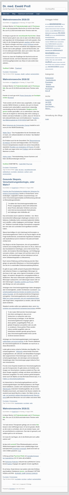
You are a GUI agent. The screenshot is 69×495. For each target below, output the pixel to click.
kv (54, 46)
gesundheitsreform (60, 35)
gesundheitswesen (50, 37)
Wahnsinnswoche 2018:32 (16, 79)
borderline (47, 30)
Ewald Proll (15, 22)
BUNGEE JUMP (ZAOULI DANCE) (26, 473)
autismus (47, 28)
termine (49, 64)
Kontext (10, 97)
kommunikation (61, 41)
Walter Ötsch (7, 132)
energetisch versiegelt (19, 448)
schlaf (56, 59)
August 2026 (49, 100)
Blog (13, 14)
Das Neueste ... (50, 106)
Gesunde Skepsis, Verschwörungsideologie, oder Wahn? (18, 182)
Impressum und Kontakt (25, 14)
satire (53, 59)
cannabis (52, 30)
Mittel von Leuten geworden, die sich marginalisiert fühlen (21, 298)
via (19, 451)
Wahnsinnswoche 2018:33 (16, 19)
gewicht (58, 39)
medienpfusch (60, 45)
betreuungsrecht (52, 28)
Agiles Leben (7, 156)
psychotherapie (48, 55)
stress (61, 62)
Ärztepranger (49, 78)
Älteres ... (48, 108)
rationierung (20, 172)
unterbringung (58, 64)
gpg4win (27, 42)
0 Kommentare (13, 72)
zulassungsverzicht (49, 68)
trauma (53, 64)
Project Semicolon (25, 95)
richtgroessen (63, 57)
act (46, 24)
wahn (31, 403)
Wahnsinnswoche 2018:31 (16, 408)
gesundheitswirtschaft (30, 169)
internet (55, 41)
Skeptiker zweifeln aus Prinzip (24, 282)
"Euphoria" (18, 68)
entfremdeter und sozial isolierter (13, 341)
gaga (54, 35)
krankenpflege (59, 43)
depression (48, 33)
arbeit (16, 169)
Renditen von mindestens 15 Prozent (21, 147)
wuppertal (61, 66)
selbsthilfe (60, 59)
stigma (58, 62)
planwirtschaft (48, 50)
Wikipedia (19, 351)
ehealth (23, 74)
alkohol (63, 24)
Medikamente (50, 86)
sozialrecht (54, 62)
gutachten (47, 41)
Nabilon (9, 464)
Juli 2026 (48, 102)
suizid (30, 172)
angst (46, 26)
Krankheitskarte (51, 80)
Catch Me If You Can (25, 164)
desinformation (19, 403)
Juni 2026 (48, 104)
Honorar (48, 84)
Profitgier (25, 149)
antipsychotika (57, 26)
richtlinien (47, 59)
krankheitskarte (49, 46)
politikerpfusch (6, 172)
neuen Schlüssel (28, 44)
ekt (50, 35)
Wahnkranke (7, 389)
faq (52, 35)
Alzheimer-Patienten (11, 462)
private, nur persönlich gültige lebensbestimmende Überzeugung (21, 395)
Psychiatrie (6, 72)
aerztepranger (55, 24)
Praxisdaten (49, 82)
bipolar (58, 28)
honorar (52, 41)
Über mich (6, 14)
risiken (51, 59)
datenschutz (57, 30)
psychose (24, 479)
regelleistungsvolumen (50, 57)
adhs (48, 24)
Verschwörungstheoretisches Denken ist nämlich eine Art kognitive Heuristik (22, 292)
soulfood (27, 74)
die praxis (17, 74)
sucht (64, 62)
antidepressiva (51, 26)
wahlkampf (63, 64)
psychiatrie (14, 172)
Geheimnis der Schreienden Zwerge (18, 125)
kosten (46, 43)
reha (59, 57)
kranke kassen (52, 43)
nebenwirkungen (56, 48)
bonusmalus (62, 28)
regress (56, 57)
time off (47, 91)
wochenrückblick (34, 74)
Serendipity (12, 488)
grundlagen (62, 39)
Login (38, 14)
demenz (63, 30)
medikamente (49, 48)
